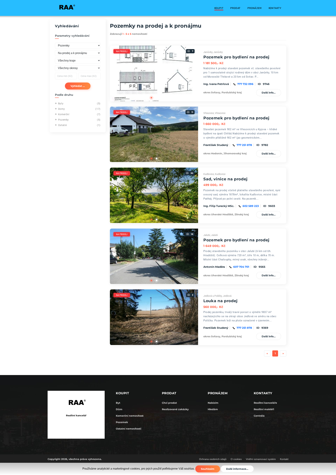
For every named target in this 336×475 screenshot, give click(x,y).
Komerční (63, 114)
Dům (119, 409)
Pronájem (254, 8)
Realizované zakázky (175, 409)
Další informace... (237, 468)
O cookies (236, 459)
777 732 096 (245, 84)
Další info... (269, 92)
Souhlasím (207, 468)
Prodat (235, 8)
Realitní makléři (264, 409)
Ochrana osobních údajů (212, 459)
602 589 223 (251, 206)
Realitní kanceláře (265, 402)
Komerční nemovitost (130, 415)
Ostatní (62, 125)
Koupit (218, 8)
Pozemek (122, 422)
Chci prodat (169, 402)
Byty (60, 103)
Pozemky (63, 119)
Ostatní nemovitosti (128, 428)
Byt (118, 402)
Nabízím (213, 402)
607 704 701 (241, 266)
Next (200, 73)
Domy (61, 108)
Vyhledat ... (78, 86)
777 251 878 (244, 145)
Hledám (213, 409)
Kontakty (275, 8)
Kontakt (284, 459)
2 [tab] (156, 97)
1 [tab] (151, 97)
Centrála (259, 415)
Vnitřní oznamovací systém (261, 459)
